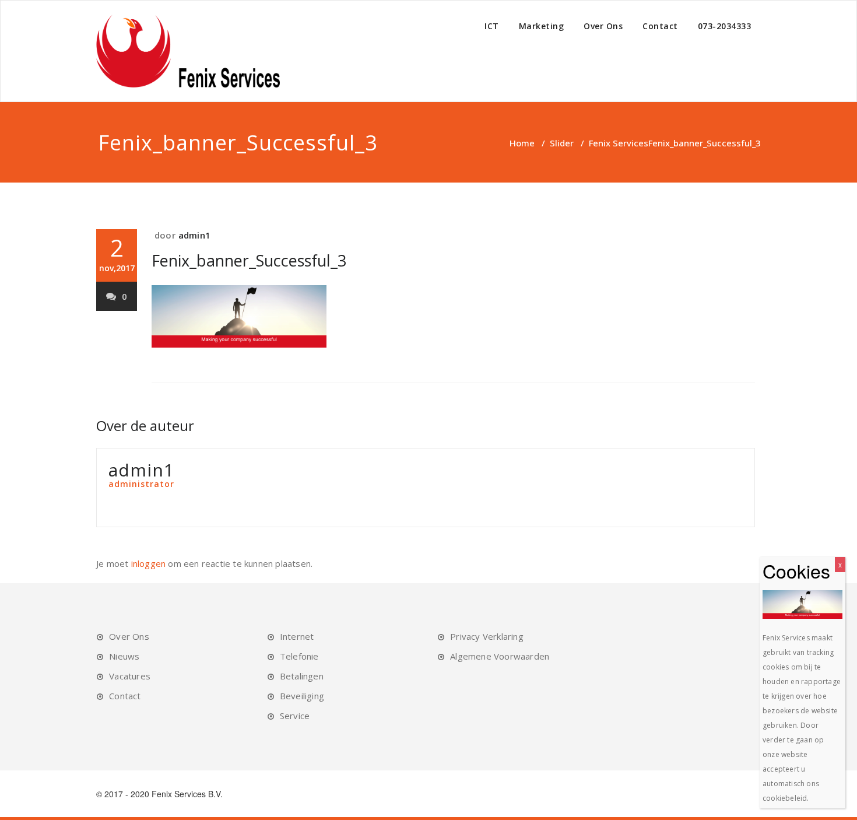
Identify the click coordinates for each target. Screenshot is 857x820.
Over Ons (603, 25)
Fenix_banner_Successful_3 (249, 260)
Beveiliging (302, 696)
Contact (660, 25)
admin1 (194, 235)
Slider (562, 143)
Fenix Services (618, 143)
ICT (491, 25)
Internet (297, 636)
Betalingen (302, 676)
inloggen (148, 563)
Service (295, 715)
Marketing (541, 25)
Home (522, 143)
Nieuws (124, 656)
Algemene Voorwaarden (499, 656)
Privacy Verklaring (487, 636)
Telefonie (299, 656)
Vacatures (129, 676)
